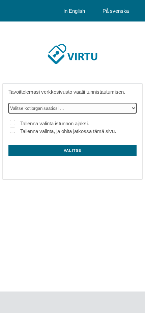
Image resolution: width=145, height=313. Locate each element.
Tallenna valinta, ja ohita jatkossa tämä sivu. (68, 131)
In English (74, 11)
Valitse (72, 150)
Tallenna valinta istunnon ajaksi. (54, 123)
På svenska (116, 11)
